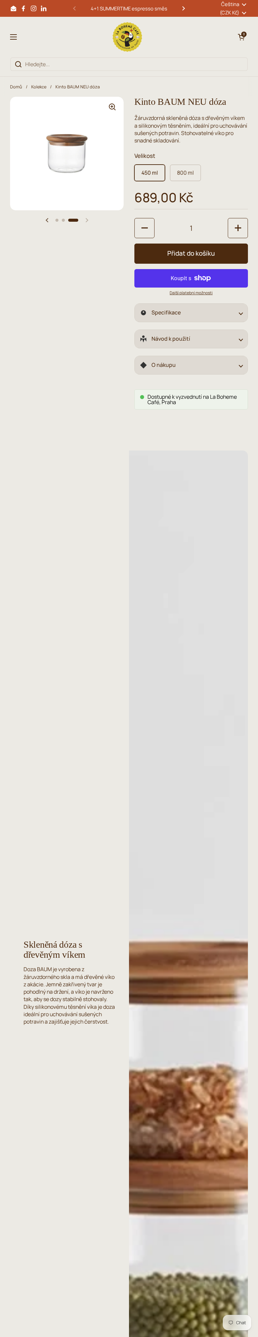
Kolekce (38, 87)
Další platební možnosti (191, 293)
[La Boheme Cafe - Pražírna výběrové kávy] (127, 37)
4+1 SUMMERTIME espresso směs (129, 8)
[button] (241, 37)
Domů (16, 87)
